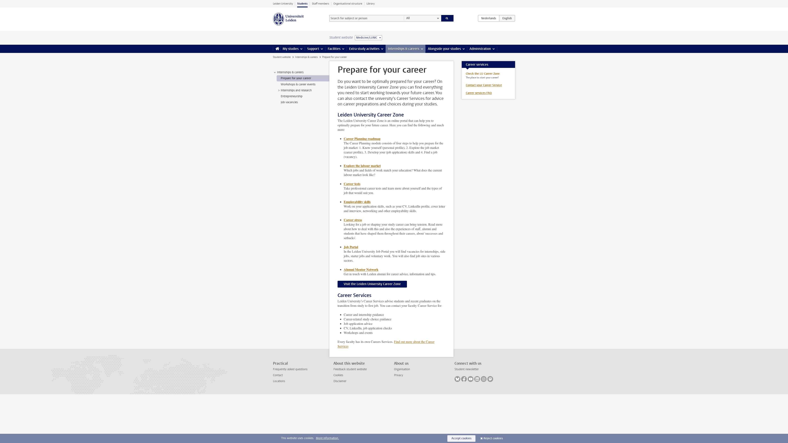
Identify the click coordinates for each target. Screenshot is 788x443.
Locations (279, 381)
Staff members (320, 3)
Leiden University (283, 3)
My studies (291, 49)
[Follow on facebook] (464, 379)
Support (313, 49)
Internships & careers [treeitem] (290, 72)
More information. (327, 438)
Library (371, 3)
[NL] (488, 18)
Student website (282, 57)
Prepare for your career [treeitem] (296, 78)
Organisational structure (347, 3)
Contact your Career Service (484, 85)
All (408, 18)
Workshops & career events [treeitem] (298, 84)
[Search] (447, 18)
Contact (278, 375)
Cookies (338, 375)
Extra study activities (364, 49)
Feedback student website (350, 369)
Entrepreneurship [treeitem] (291, 96)
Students (302, 3)
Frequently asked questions (290, 369)
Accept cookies (461, 438)
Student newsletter (467, 369)
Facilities (334, 49)
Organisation (402, 369)
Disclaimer (339, 381)
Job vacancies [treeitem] (289, 102)
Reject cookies (493, 438)
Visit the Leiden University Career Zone (372, 284)
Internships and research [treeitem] (296, 90)
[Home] (276, 49)
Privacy (398, 375)
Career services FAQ (479, 93)
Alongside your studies (444, 49)
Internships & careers (403, 49)
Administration (480, 49)
